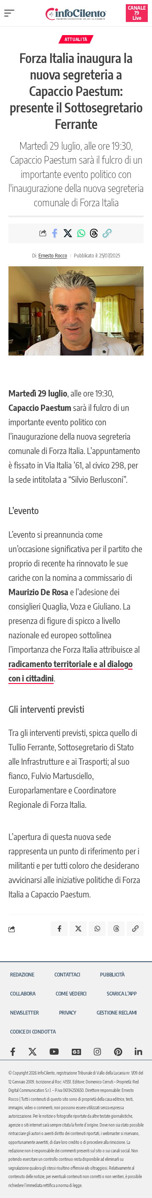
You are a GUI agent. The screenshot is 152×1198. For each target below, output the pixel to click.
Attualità (76, 39)
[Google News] (76, 1052)
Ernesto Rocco (52, 255)
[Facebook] (13, 1052)
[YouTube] (54, 1052)
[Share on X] (68, 233)
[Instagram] (97, 1052)
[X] (32, 1052)
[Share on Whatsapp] (81, 233)
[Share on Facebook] (55, 233)
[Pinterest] (118, 1052)
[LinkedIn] (138, 1052)
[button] (11, 13)
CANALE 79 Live (137, 13)
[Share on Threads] (94, 233)
